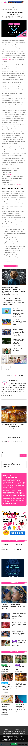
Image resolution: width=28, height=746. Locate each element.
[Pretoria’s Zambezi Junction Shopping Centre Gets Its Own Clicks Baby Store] (6, 332)
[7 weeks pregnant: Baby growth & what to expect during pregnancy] (5, 625)
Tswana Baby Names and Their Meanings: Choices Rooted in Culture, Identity (19, 616)
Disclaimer (21, 731)
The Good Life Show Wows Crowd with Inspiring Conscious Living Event (18, 341)
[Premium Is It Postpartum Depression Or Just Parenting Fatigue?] (21, 699)
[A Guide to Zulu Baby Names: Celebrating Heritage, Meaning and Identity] (14, 594)
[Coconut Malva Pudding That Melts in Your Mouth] (14, 414)
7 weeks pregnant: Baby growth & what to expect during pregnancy (19, 624)
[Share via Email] (22, 375)
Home (5, 7)
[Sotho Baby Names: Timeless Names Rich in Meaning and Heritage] (5, 634)
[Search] (26, 2)
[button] (2, 418)
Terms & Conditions (7, 731)
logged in (10, 441)
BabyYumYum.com (20, 729)
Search (3, 452)
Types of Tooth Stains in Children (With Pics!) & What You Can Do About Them (19, 643)
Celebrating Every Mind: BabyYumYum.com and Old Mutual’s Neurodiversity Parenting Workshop (14, 290)
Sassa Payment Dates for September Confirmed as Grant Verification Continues (7, 708)
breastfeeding (5, 366)
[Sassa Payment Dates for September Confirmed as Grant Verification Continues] (7, 699)
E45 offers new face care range (18, 349)
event (12, 366)
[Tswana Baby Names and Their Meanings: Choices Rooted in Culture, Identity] (5, 616)
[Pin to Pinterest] (21, 375)
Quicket (9, 174)
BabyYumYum (10, 16)
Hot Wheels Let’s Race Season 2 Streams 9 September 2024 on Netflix (19, 322)
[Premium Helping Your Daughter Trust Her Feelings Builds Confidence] (7, 659)
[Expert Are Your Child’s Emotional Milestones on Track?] (21, 659)
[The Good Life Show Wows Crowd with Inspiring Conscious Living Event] (6, 341)
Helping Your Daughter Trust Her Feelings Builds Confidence (6, 667)
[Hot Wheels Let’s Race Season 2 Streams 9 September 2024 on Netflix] (6, 322)
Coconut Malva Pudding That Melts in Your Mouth (14, 425)
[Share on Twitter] (19, 375)
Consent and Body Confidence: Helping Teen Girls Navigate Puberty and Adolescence (7, 687)
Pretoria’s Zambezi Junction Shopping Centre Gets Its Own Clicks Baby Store (18, 332)
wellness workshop (6, 369)
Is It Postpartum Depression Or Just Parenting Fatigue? (20, 707)
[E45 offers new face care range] (6, 351)
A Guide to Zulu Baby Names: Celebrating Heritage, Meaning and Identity (13, 606)
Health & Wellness (14, 7)
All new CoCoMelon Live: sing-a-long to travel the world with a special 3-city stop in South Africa (19, 311)
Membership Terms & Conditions (12, 733)
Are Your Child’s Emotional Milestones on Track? (20, 667)
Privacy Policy (15, 731)
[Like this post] (16, 375)
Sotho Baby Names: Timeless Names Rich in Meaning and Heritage (18, 633)
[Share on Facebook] (18, 375)
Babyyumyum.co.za (7, 59)
